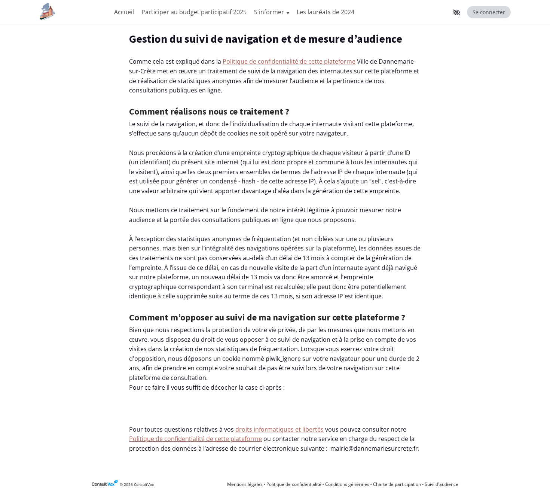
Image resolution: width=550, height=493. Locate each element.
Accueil (124, 12)
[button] (456, 12)
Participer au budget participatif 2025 (194, 12)
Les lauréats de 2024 (325, 12)
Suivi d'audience (441, 484)
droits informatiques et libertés (279, 429)
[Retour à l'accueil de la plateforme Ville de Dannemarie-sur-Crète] (73, 12)
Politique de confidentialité (293, 484)
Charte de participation (397, 484)
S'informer (269, 12)
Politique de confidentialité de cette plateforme (289, 61)
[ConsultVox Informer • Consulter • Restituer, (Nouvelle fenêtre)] (106, 484)
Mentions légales (245, 484)
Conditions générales (347, 484)
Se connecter (489, 12)
